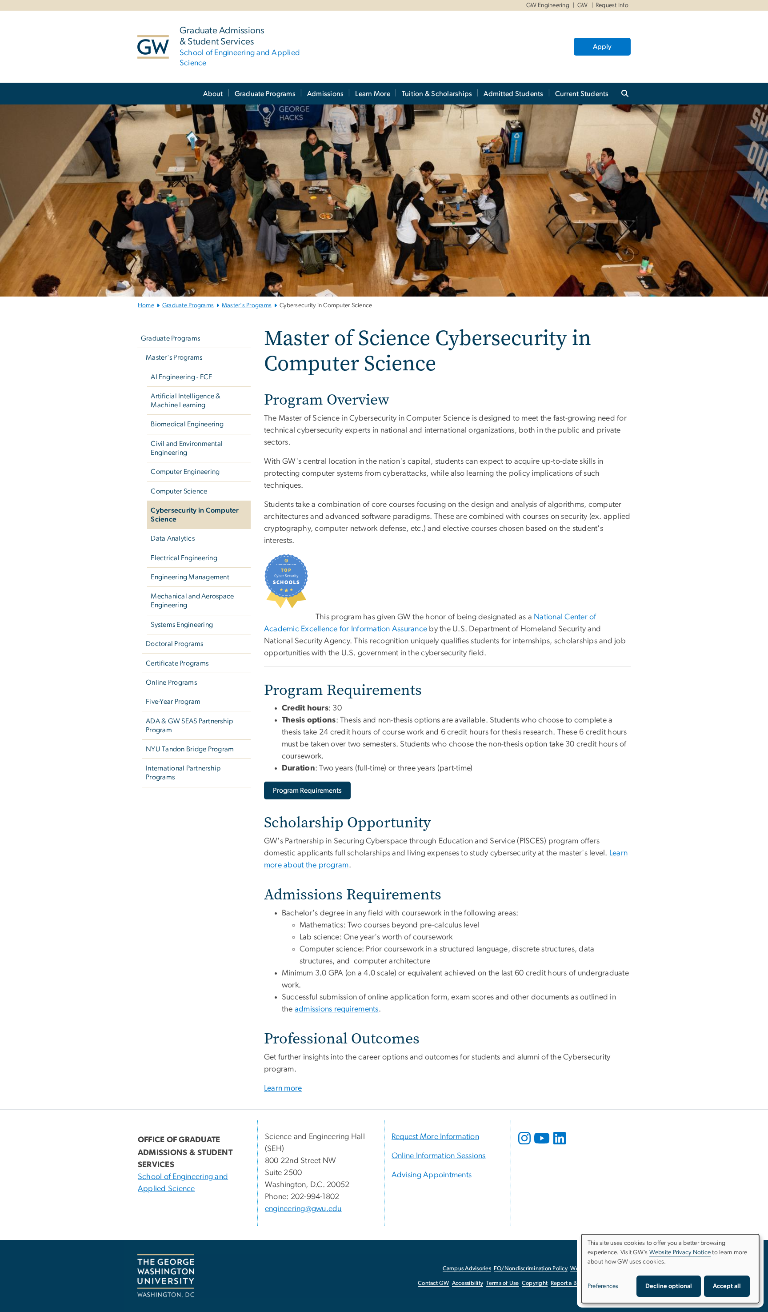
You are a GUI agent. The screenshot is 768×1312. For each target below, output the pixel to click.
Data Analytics (173, 538)
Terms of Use (502, 1283)
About (213, 93)
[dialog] (670, 1268)
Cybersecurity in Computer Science (195, 515)
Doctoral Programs (174, 643)
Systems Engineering (182, 624)
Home (146, 305)
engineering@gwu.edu (303, 1209)
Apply (602, 46)
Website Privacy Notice (680, 1252)
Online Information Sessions (439, 1156)
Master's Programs (247, 305)
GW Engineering (548, 5)
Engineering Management (190, 577)
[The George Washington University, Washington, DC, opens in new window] (165, 1276)
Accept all (727, 1286)
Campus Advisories (467, 1269)
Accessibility (467, 1283)
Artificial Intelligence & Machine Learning (185, 401)
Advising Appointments (432, 1175)
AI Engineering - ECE (181, 377)
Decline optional (668, 1286)
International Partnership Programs (183, 773)
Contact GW (433, 1283)
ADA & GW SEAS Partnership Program (189, 726)
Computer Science (179, 491)
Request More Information (435, 1137)
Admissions (325, 93)
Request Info (612, 5)
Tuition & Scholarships (437, 93)
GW (582, 5)
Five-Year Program (173, 701)
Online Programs (171, 682)
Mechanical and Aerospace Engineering (192, 601)
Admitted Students (513, 93)
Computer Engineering (185, 471)
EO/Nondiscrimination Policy (531, 1269)
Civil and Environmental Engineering (187, 448)
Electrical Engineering (184, 558)
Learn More (372, 93)
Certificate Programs (177, 663)
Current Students (582, 93)
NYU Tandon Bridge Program (190, 749)
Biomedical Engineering (187, 424)
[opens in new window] (525, 1144)
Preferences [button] (603, 1286)
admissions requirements (337, 1009)
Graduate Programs (265, 93)
